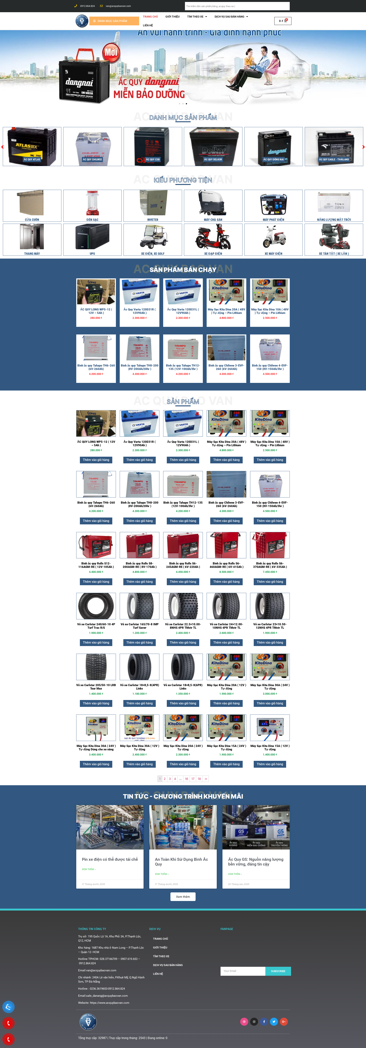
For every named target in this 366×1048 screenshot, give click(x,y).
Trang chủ (150, 16)
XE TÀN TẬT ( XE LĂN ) (334, 254)
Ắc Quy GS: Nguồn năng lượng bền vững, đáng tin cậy (255, 861)
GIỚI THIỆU (172, 16)
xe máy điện (273, 254)
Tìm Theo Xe (195, 16)
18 (199, 779)
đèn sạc (92, 220)
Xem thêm (183, 897)
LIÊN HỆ (148, 25)
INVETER (152, 220)
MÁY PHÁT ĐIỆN (273, 220)
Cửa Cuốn (32, 220)
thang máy (32, 254)
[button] (179, 103)
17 (192, 779)
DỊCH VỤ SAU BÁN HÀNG (229, 16)
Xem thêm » (89, 869)
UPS (92, 254)
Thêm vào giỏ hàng (96, 460)
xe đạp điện (213, 254)
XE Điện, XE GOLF (153, 254)
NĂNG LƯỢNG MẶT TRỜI (334, 220)
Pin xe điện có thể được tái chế (110, 859)
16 (186, 779)
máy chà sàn (213, 220)
